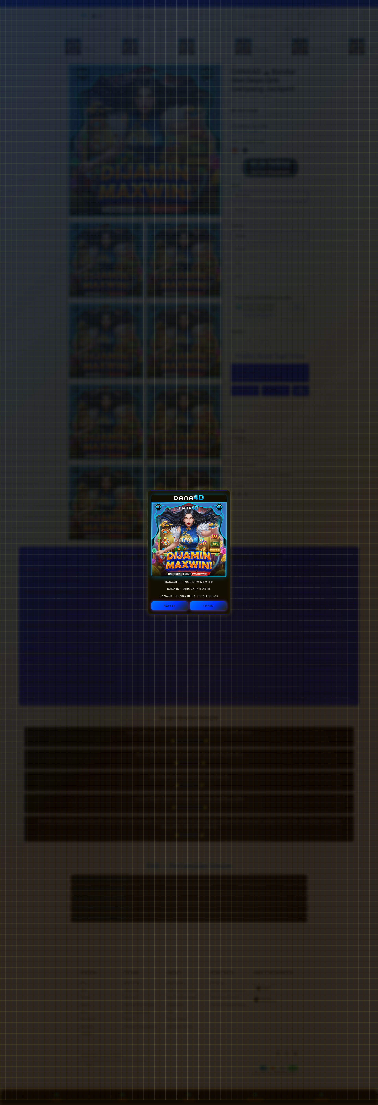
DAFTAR (170, 606)
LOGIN (208, 606)
